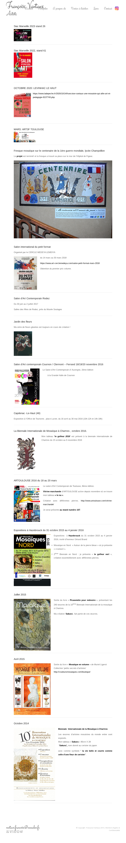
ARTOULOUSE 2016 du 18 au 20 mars (35, 480)
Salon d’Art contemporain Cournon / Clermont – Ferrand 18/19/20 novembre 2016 (58, 364)
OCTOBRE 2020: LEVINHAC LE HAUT (35, 88)
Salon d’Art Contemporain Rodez (32, 298)
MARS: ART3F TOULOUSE (29, 129)
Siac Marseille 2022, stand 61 (30, 50)
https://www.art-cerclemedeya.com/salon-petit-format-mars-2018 (70, 263)
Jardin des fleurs (23, 321)
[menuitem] (29, 8)
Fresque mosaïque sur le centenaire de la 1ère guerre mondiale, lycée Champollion (59, 150)
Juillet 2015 (20, 594)
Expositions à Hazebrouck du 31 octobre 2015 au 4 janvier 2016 (49, 530)
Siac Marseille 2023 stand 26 (29, 26)
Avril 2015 (19, 659)
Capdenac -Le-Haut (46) (27, 413)
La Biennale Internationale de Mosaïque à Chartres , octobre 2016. (50, 431)
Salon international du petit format (32, 246)
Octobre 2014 (21, 723)
